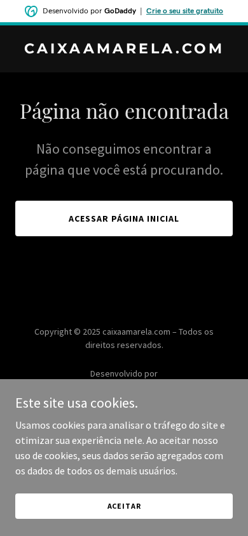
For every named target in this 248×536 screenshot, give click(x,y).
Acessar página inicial (124, 218)
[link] (124, 49)
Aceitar (124, 506)
